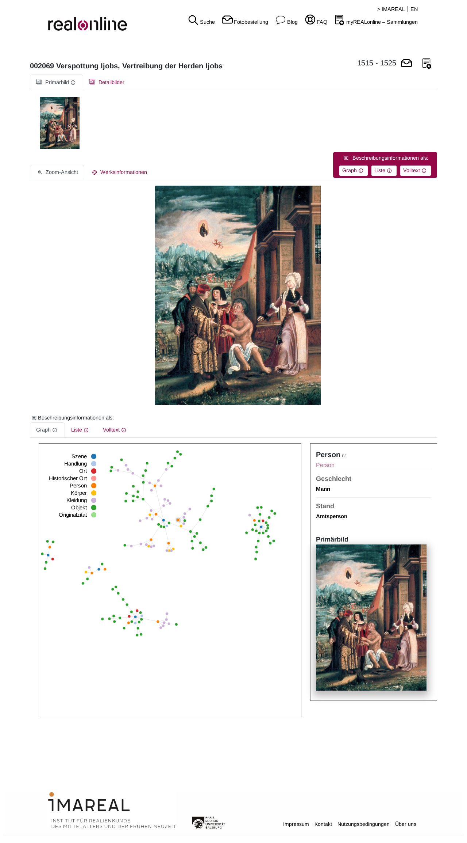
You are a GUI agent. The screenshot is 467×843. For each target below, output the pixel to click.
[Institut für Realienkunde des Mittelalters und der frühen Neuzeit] (112, 810)
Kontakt (323, 824)
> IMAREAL (391, 9)
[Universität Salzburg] (209, 822)
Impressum (296, 824)
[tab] (56, 82)
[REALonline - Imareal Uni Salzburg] (77, 18)
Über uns (405, 824)
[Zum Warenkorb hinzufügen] (406, 64)
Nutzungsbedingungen (363, 824)
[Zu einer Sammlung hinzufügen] (427, 64)
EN (414, 9)
